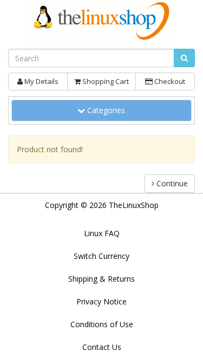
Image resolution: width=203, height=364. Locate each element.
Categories (109, 110)
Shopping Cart (105, 81)
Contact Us (101, 347)
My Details (40, 81)
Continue (171, 183)
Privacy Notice (101, 301)
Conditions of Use (101, 324)
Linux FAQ (102, 233)
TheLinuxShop (134, 205)
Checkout (169, 81)
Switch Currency (101, 256)
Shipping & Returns (101, 279)
